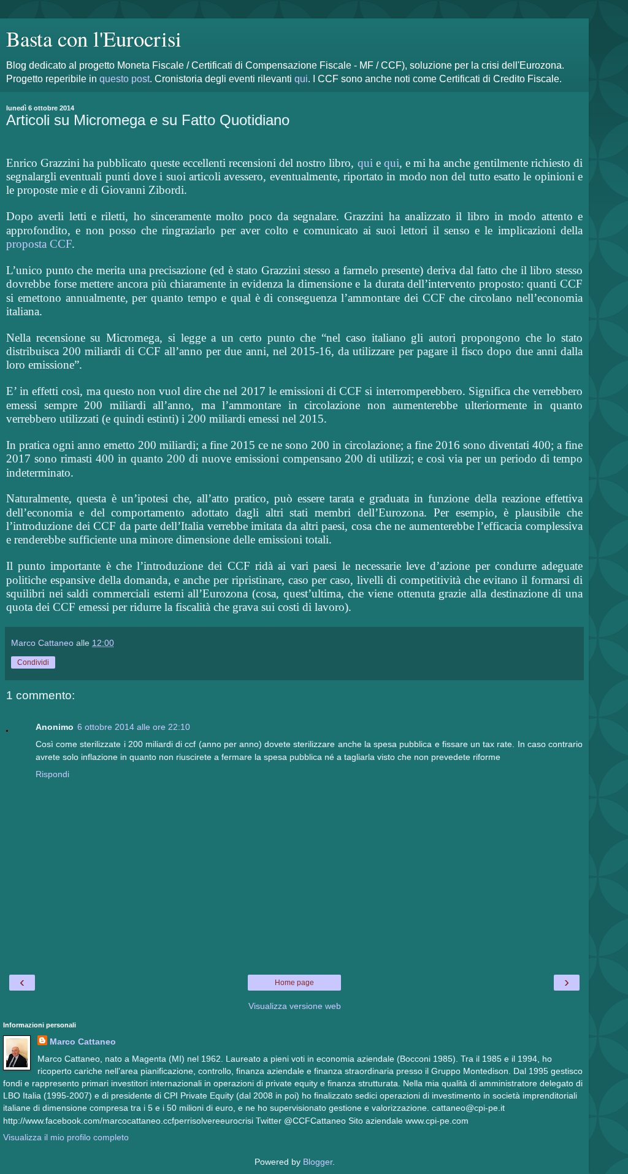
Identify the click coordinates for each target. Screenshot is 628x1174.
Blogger (317, 1162)
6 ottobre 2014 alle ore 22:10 (133, 727)
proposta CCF (39, 243)
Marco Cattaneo (83, 1041)
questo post (124, 79)
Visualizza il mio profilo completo (66, 1137)
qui (301, 79)
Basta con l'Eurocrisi (94, 39)
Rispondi (52, 774)
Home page (294, 982)
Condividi (33, 662)
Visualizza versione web (294, 1006)
